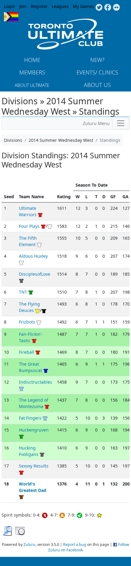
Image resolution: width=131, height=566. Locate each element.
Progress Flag (11, 16)
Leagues (60, 6)
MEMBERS (32, 72)
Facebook (108, 7)
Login (9, 6)
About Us (97, 84)
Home (32, 59)
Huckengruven (34, 430)
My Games (83, 6)
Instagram (116, 7)
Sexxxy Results (33, 466)
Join (23, 6)
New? (97, 59)
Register (39, 6)
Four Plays (29, 226)
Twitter (99, 7)
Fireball (26, 352)
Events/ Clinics (97, 72)
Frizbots (27, 322)
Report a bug (74, 544)
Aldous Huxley (33, 256)
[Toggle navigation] (120, 123)
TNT (23, 292)
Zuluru (29, 544)
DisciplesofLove (34, 274)
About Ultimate (32, 85)
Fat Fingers (30, 418)
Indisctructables (35, 382)
